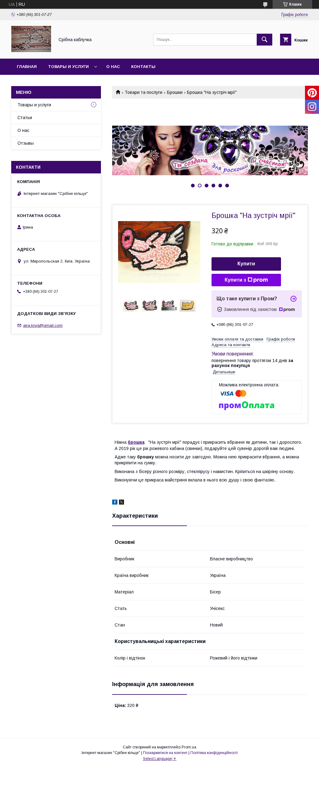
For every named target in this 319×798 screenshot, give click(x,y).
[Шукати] (264, 40)
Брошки (175, 92)
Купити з (235, 280)
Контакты (143, 66)
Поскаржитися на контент (165, 753)
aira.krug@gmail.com (43, 325)
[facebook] (114, 503)
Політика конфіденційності (214, 753)
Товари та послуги (143, 92)
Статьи (24, 117)
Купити (246, 263)
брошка (136, 442)
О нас (113, 66)
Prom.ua (189, 747)
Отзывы (25, 143)
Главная (27, 66)
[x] (121, 503)
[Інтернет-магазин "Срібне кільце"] (31, 50)
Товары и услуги (68, 66)
